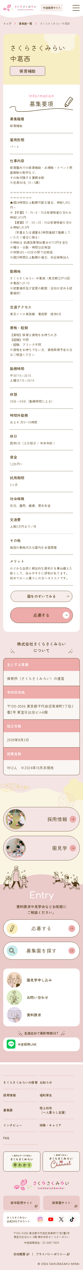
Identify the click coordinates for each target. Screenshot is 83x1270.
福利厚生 (46, 1095)
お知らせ (46, 1082)
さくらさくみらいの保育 (20, 1082)
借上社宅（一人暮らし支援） (54, 1110)
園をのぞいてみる (41, 596)
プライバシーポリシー (51, 1254)
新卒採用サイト (22, 1202)
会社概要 (19, 1254)
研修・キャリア (51, 1125)
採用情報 (9, 1095)
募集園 (8, 1110)
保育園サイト (61, 1202)
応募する (41, 615)
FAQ (6, 1137)
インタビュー (12, 1125)
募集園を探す (41, 950)
